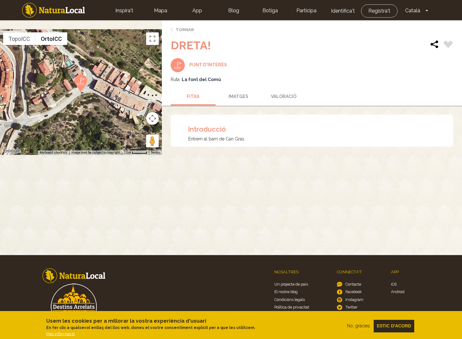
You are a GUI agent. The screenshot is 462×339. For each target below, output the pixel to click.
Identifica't (343, 11)
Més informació (60, 333)
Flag (448, 45)
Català (412, 11)
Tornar (185, 29)
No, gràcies (358, 325)
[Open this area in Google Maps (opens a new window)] (12, 151)
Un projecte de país (291, 284)
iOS (394, 284)
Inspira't (124, 11)
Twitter (351, 307)
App (197, 11)
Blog (233, 11)
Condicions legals (289, 299)
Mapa (160, 11)
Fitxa (193, 96)
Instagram (354, 299)
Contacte (353, 284)
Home (53, 10)
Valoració (283, 96)
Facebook (353, 291)
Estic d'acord (394, 325)
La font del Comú (201, 79)
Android (397, 291)
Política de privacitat (291, 307)
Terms (155, 152)
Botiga (270, 11)
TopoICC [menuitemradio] (19, 39)
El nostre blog (286, 291)
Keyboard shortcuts (54, 152)
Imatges (238, 96)
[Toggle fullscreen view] (152, 38)
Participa (306, 11)
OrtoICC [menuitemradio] (51, 39)
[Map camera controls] (152, 118)
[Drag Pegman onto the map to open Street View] (152, 141)
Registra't (379, 11)
